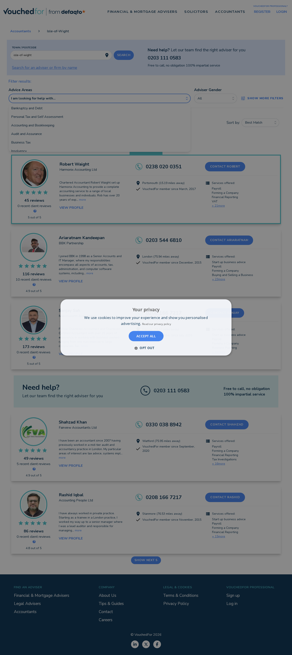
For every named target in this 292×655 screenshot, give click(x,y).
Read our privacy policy (156, 324)
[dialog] (146, 327)
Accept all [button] (146, 336)
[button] (146, 348)
